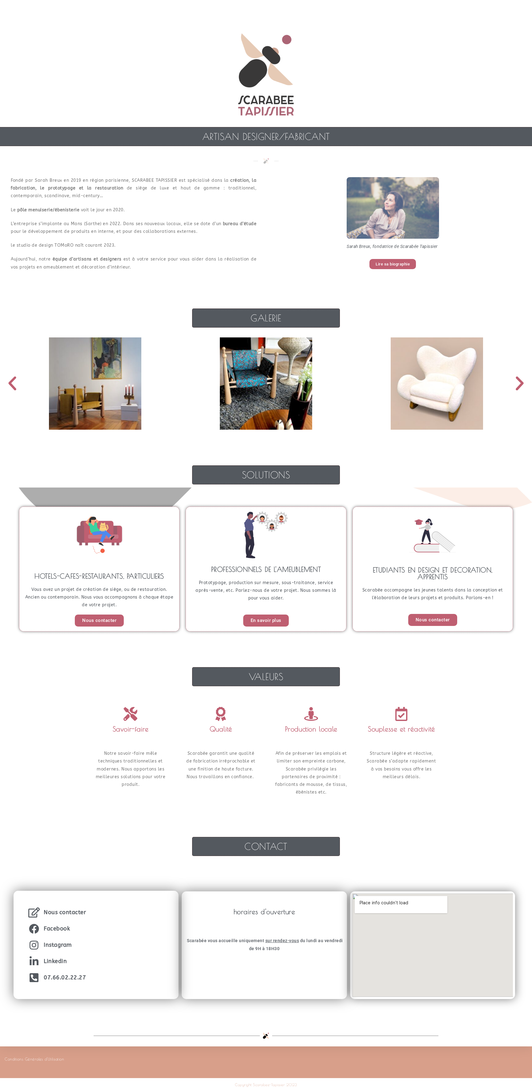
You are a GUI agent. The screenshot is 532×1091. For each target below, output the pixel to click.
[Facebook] (34, 929)
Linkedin (55, 961)
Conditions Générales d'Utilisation (34, 1059)
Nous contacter (65, 912)
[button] (12, 383)
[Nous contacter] (34, 912)
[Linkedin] (34, 961)
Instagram (58, 945)
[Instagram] (34, 945)
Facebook (57, 928)
